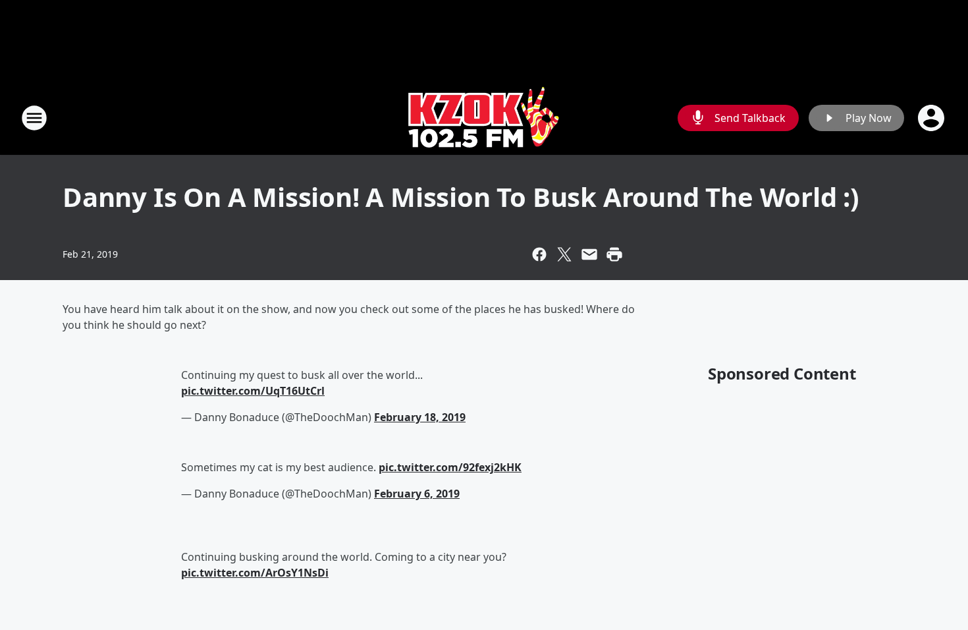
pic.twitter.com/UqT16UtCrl (253, 391)
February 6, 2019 (417, 493)
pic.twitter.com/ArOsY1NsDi (255, 572)
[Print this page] (614, 254)
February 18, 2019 (420, 417)
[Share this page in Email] (589, 254)
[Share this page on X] (564, 254)
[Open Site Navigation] (34, 118)
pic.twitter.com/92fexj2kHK (450, 467)
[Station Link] (484, 117)
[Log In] (932, 118)
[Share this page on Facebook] (539, 254)
